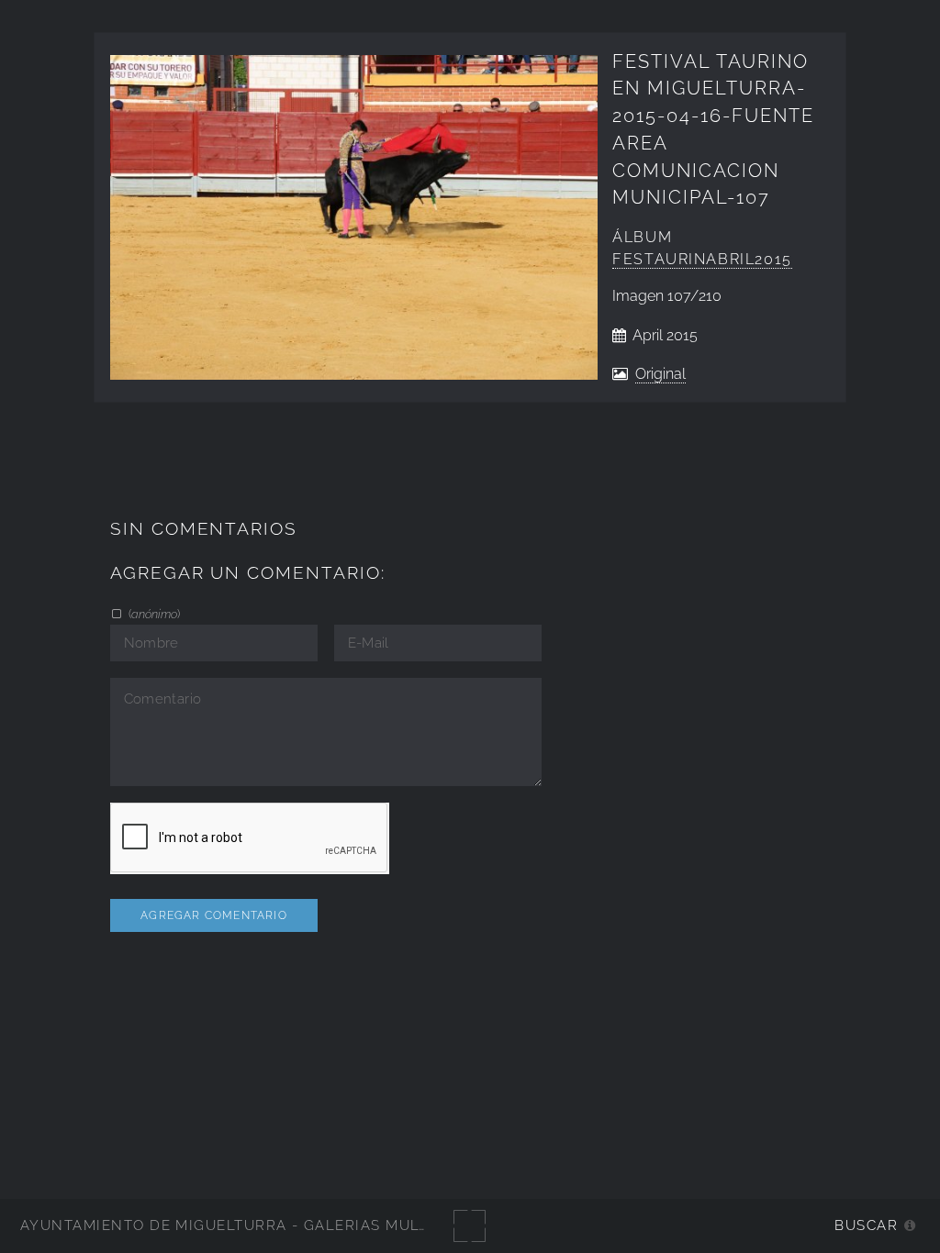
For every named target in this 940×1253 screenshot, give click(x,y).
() (153, 613)
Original (660, 374)
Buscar (866, 1225)
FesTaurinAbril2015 (702, 259)
